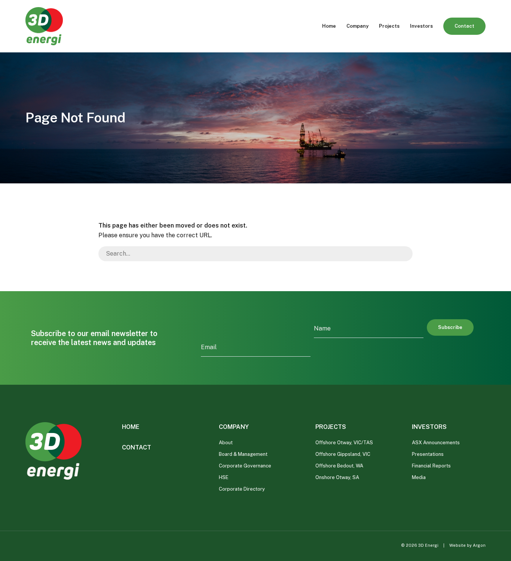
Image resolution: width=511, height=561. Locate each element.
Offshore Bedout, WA (339, 466)
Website (457, 545)
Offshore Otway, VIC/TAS (344, 442)
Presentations (428, 454)
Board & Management (243, 454)
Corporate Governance (245, 466)
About (226, 442)
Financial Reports (431, 466)
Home (329, 26)
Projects (389, 26)
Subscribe (450, 327)
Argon (479, 545)
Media (419, 477)
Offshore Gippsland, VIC (342, 454)
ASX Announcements (436, 442)
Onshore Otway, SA (337, 477)
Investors (421, 26)
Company (357, 26)
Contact (464, 26)
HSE (224, 477)
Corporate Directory (242, 489)
